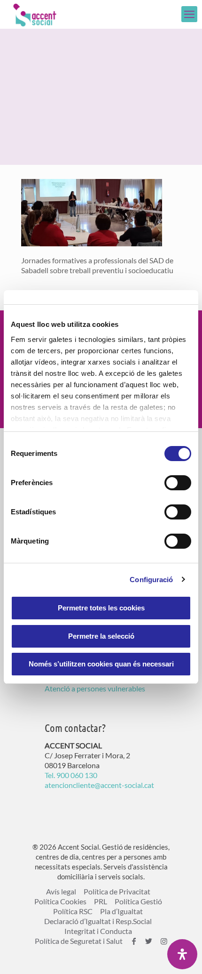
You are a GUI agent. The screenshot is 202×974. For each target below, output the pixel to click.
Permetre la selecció (101, 636)
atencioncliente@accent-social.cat (99, 784)
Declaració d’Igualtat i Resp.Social (98, 921)
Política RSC (73, 911)
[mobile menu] (189, 14)
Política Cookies (60, 901)
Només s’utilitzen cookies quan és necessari (101, 664)
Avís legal (61, 891)
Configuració (151, 580)
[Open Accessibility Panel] (182, 954)
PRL (100, 901)
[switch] (177, 482)
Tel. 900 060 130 (71, 775)
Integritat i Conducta (98, 930)
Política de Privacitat (117, 891)
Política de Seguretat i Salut (79, 940)
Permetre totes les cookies (101, 608)
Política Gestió (138, 901)
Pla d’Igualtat (121, 911)
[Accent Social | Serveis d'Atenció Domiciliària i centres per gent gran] (35, 14)
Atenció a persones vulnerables (95, 688)
